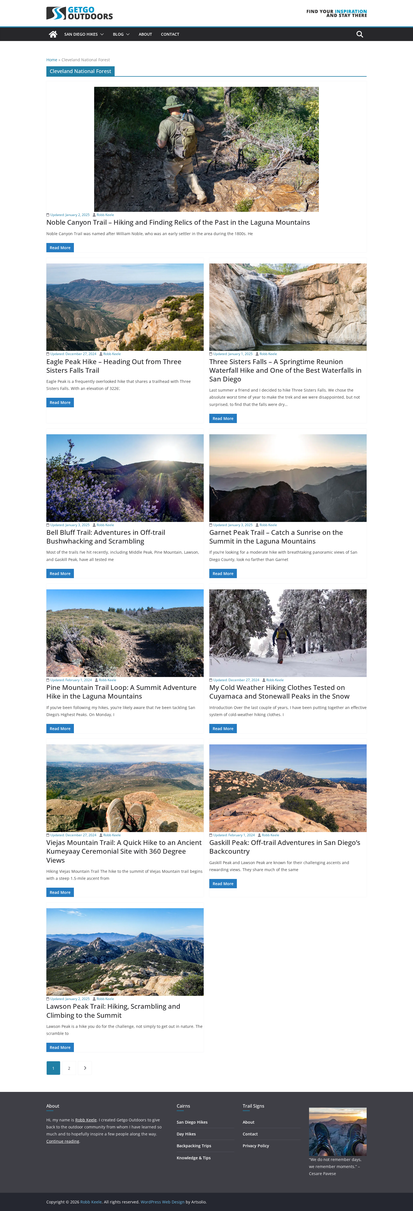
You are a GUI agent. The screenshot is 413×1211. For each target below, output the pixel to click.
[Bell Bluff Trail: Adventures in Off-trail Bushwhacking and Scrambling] (125, 478)
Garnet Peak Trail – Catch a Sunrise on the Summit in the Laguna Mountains (276, 537)
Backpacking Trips (194, 1145)
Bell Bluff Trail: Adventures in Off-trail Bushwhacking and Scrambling (105, 537)
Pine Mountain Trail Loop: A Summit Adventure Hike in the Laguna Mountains (121, 692)
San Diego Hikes (81, 34)
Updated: (69, 214)
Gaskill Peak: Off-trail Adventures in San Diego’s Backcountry (284, 847)
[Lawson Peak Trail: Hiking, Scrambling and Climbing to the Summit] (125, 952)
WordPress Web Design (163, 1202)
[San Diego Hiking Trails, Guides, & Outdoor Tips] (53, 34)
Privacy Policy (256, 1145)
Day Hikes (186, 1134)
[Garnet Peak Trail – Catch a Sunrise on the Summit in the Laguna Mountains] (288, 478)
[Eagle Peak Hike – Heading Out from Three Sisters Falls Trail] (125, 307)
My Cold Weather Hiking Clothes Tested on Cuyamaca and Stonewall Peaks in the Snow (279, 692)
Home (51, 59)
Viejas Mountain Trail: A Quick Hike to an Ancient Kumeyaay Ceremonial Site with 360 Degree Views (124, 851)
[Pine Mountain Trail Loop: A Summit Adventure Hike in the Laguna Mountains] (125, 633)
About (145, 34)
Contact (170, 34)
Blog (118, 34)
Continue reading (62, 1141)
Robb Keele (105, 214)
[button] (101, 34)
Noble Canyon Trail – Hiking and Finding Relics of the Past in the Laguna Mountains (178, 222)
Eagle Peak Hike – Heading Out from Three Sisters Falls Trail (113, 366)
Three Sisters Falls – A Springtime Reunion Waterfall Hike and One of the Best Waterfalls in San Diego (285, 370)
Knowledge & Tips (194, 1157)
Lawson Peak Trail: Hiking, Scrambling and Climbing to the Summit (113, 1010)
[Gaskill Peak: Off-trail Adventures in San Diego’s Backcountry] (288, 788)
